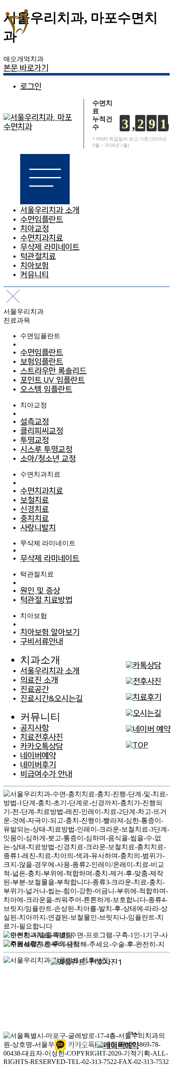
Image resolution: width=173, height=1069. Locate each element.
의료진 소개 (39, 680)
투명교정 (34, 440)
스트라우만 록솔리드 (53, 371)
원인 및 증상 (40, 591)
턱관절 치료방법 (46, 600)
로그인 (31, 86)
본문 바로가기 (25, 68)
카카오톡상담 (41, 746)
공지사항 (34, 728)
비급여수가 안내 (46, 774)
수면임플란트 (41, 219)
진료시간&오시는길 (51, 698)
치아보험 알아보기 (49, 632)
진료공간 (34, 689)
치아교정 (34, 228)
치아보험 (34, 265)
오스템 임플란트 (46, 389)
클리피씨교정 (41, 431)
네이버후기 (38, 765)
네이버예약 (38, 755)
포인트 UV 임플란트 (52, 380)
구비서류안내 (41, 641)
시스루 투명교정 (46, 449)
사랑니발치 (38, 528)
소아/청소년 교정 (48, 458)
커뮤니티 (34, 275)
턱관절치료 (38, 256)
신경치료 (34, 509)
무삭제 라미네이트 (49, 247)
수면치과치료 (41, 238)
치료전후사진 (41, 737)
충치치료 (34, 518)
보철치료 (34, 500)
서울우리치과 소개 (49, 210)
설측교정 (34, 421)
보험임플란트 (41, 361)
